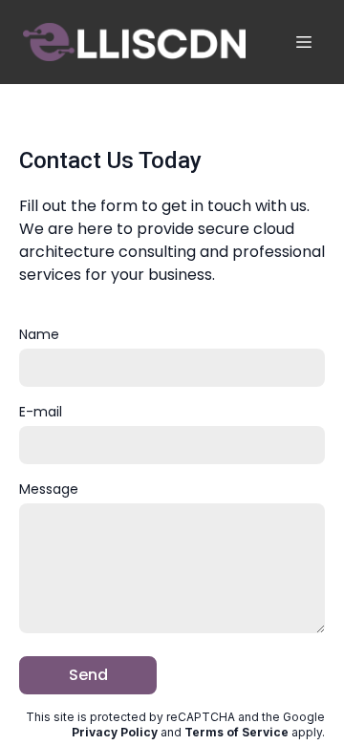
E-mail (40, 411)
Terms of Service (236, 732)
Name (39, 334)
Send (88, 675)
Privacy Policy (115, 732)
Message (48, 489)
